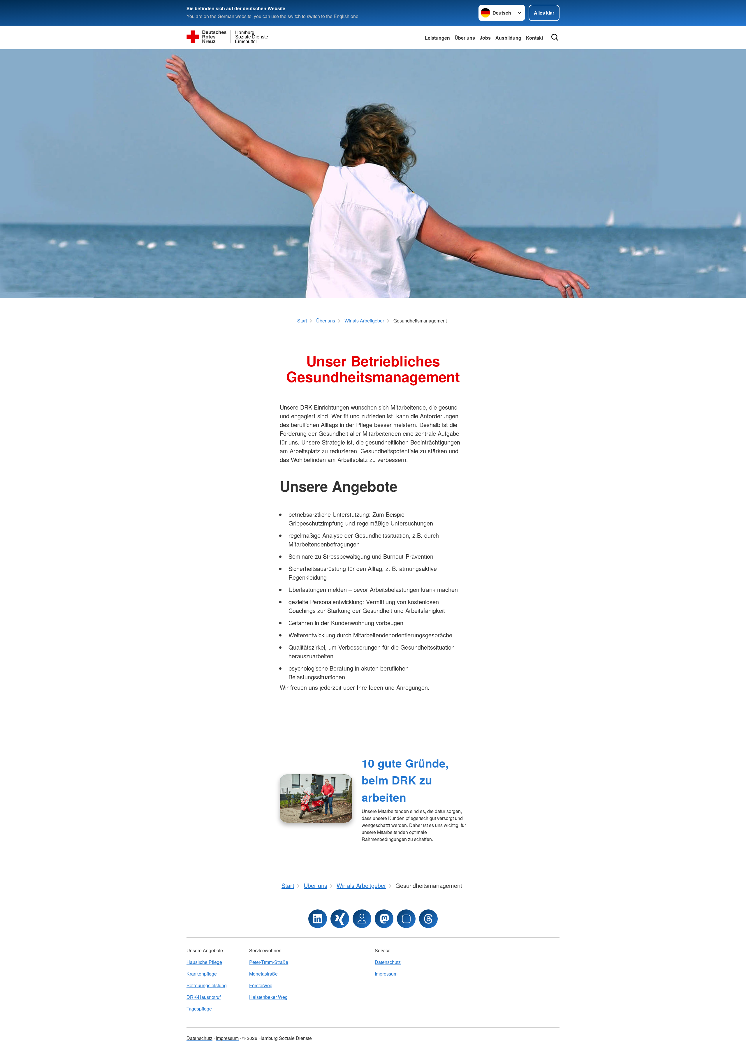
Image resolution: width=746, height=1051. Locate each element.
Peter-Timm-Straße (268, 962)
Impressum (386, 973)
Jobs (485, 37)
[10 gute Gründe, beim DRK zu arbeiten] (316, 798)
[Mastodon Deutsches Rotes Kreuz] (384, 918)
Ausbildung (508, 37)
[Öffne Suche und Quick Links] (555, 37)
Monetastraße (263, 973)
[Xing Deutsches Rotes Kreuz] (339, 918)
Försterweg (260, 985)
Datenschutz (388, 962)
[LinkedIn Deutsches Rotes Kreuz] (317, 918)
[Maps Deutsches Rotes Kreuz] (362, 918)
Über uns (465, 37)
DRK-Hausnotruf (203, 997)
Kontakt (534, 37)
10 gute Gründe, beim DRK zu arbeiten (405, 780)
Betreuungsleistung (206, 985)
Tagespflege (199, 1008)
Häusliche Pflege (204, 962)
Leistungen (437, 37)
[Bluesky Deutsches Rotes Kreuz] (406, 918)
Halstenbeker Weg (268, 997)
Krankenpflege (201, 973)
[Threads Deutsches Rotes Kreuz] (428, 918)
